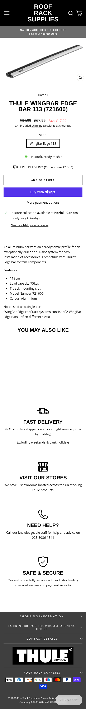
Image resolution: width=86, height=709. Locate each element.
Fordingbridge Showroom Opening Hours (42, 627)
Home (42, 95)
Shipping (37, 125)
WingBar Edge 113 (43, 143)
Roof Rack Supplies (43, 13)
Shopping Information (42, 616)
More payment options (43, 202)
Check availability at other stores (29, 225)
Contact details (42, 638)
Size (43, 135)
